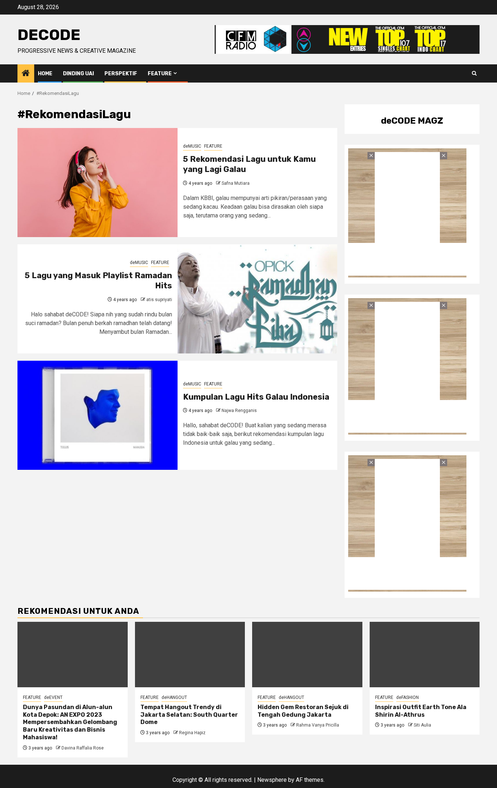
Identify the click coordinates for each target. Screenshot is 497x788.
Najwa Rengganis (239, 410)
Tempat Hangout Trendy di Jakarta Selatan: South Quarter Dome (189, 715)
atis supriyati (159, 299)
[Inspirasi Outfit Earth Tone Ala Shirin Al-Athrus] (425, 654)
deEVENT (53, 697)
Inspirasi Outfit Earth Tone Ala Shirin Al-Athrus (420, 711)
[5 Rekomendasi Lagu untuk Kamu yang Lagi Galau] (97, 182)
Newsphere (272, 779)
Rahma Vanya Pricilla (317, 725)
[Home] (26, 74)
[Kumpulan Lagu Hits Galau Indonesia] (97, 415)
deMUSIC (192, 146)
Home (45, 74)
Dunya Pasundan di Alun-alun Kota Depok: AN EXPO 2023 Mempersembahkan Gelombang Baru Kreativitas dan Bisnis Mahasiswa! (70, 722)
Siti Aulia (422, 725)
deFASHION (407, 697)
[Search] (474, 73)
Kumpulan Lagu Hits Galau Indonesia (256, 397)
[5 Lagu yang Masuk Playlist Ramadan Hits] (258, 298)
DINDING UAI (78, 74)
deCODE (48, 35)
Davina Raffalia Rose (82, 748)
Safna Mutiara (236, 183)
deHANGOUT (174, 697)
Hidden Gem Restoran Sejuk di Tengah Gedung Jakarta (303, 711)
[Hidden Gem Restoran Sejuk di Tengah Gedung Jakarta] (307, 654)
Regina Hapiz (192, 732)
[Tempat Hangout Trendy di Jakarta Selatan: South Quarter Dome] (190, 654)
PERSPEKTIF (120, 74)
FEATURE (160, 74)
